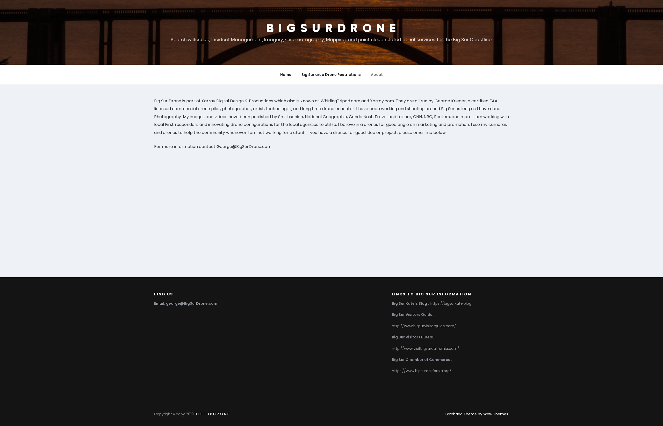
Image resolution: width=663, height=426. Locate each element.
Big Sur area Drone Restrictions (331, 74)
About (377, 74)
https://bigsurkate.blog (450, 303)
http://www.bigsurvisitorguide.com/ (424, 326)
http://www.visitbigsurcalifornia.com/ (425, 348)
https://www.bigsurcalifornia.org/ (421, 370)
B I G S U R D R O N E (331, 28)
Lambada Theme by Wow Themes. (477, 414)
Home (285, 74)
